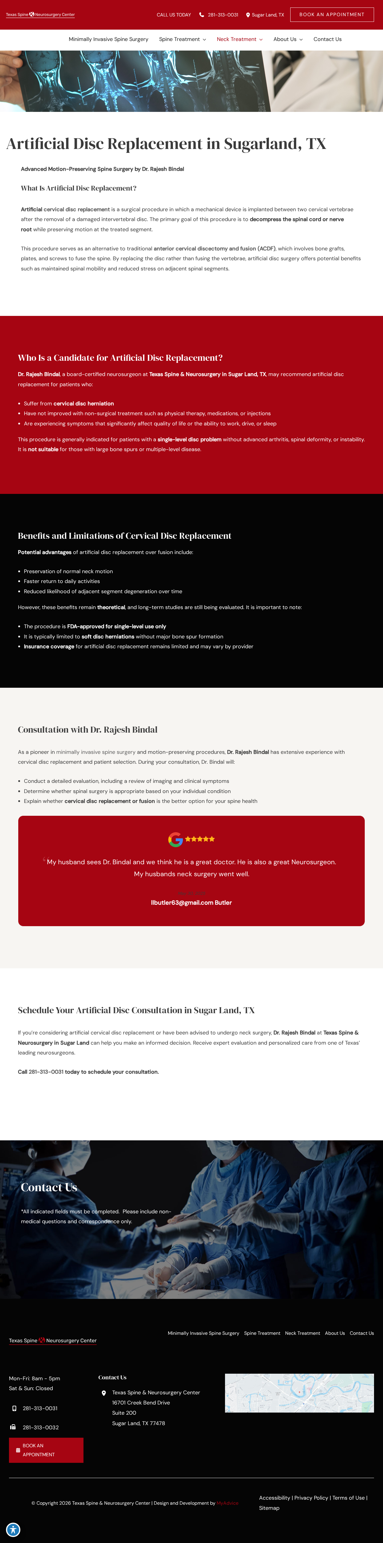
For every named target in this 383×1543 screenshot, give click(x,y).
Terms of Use (348, 1497)
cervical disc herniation (84, 403)
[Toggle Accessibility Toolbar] (13, 1530)
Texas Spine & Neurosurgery (185, 374)
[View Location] (248, 14)
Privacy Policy (311, 1497)
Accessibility (274, 1497)
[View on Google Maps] (299, 1392)
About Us (335, 1333)
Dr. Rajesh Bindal (39, 374)
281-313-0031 (46, 1071)
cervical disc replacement (77, 209)
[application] (203, 39)
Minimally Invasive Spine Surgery (203, 1333)
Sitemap (269, 1508)
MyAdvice (227, 1503)
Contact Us (362, 1333)
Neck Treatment (302, 1333)
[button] (332, 14)
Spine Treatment (262, 1333)
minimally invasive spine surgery (96, 752)
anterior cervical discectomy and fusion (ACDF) (215, 248)
